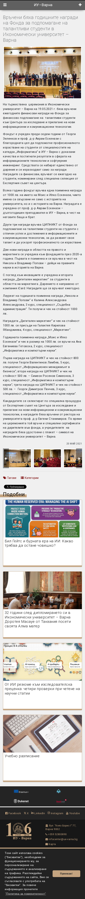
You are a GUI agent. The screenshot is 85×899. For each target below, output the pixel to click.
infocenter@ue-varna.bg (62, 839)
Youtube (74, 813)
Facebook (14, 813)
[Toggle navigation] (5, 5)
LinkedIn (39, 813)
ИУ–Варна (43, 5)
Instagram (56, 813)
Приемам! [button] (66, 873)
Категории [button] (31, 478)
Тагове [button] (11, 478)
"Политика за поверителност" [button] (25, 893)
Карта (52, 844)
